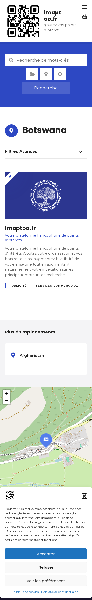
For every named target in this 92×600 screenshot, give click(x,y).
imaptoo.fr (52, 16)
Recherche (46, 87)
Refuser (46, 567)
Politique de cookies (25, 592)
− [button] (6, 401)
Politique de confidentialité (59, 592)
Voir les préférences (46, 580)
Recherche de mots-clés (11, 60)
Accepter (46, 553)
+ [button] (6, 393)
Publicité (18, 285)
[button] (84, 496)
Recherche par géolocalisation (60, 74)
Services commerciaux (57, 285)
